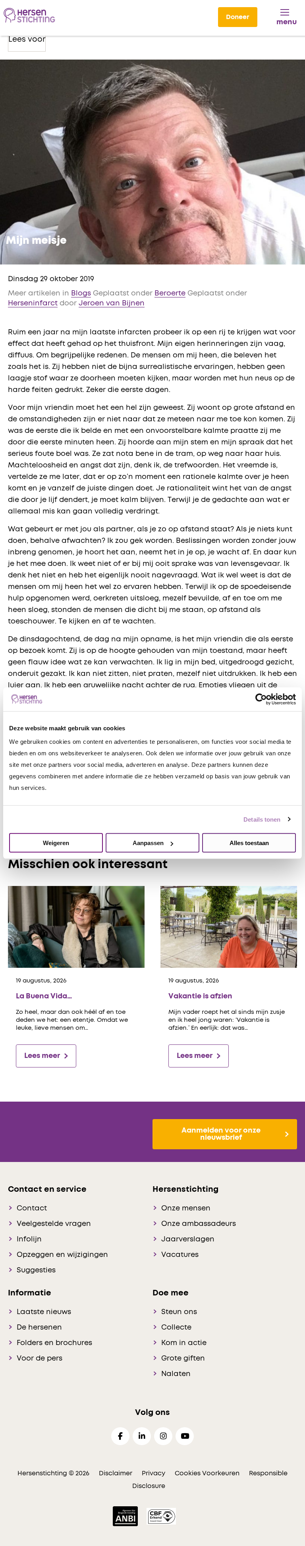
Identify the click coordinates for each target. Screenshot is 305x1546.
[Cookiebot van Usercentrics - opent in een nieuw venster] (261, 699)
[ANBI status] (126, 1516)
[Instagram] (163, 1436)
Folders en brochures (54, 1343)
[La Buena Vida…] (76, 926)
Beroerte (169, 293)
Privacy (153, 1473)
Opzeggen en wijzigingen (62, 1254)
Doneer (237, 17)
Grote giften (183, 1358)
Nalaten (176, 1374)
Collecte (176, 1327)
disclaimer (115, 1473)
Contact (32, 1208)
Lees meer (42, 1056)
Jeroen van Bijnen (112, 303)
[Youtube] (185, 1436)
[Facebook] (120, 1436)
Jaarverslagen (187, 1239)
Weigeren (56, 843)
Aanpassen (148, 843)
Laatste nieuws (44, 1312)
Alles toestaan (249, 843)
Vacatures (180, 1254)
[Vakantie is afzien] (228, 926)
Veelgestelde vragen (54, 1224)
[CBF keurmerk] (161, 1516)
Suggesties (36, 1270)
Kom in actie (184, 1343)
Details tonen (261, 819)
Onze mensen (185, 1208)
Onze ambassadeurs (198, 1224)
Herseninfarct (33, 303)
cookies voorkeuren (208, 1473)
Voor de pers (39, 1358)
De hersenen (39, 1327)
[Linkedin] (142, 1436)
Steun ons (179, 1312)
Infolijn (29, 1239)
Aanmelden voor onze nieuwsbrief (221, 1134)
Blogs (81, 293)
